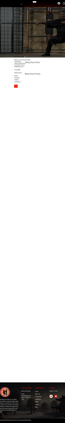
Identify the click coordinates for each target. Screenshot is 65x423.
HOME (16, 2)
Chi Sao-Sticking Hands (20, 31)
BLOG (16, 76)
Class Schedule (18, 10)
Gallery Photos (18, 72)
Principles (16, 37)
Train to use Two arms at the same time (24, 52)
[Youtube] (55, 396)
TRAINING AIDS (19, 57)
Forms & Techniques (19, 20)
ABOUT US (17, 4)
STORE (16, 80)
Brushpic (29, 420)
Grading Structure (18, 66)
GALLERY (17, 69)
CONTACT (17, 82)
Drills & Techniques (19, 35)
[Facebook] (51, 396)
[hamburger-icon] (34, 2)
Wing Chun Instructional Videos (22, 60)
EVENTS (16, 78)
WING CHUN (18, 13)
